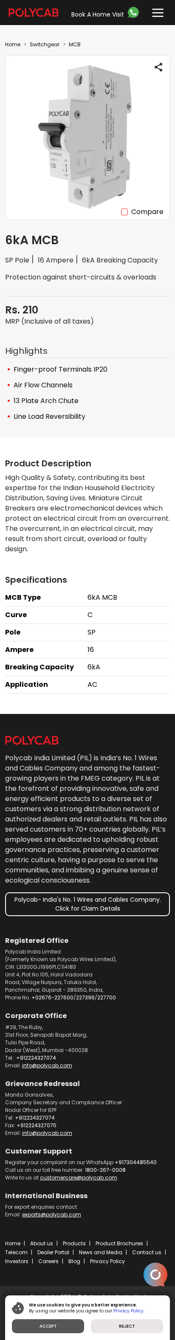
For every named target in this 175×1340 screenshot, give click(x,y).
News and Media (100, 1252)
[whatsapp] (134, 12)
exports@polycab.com (51, 1214)
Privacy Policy (107, 1261)
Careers (48, 1261)
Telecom (16, 1252)
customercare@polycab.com (78, 1177)
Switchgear (44, 44)
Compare (147, 212)
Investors (16, 1261)
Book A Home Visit (97, 14)
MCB (75, 44)
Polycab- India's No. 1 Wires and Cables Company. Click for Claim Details (87, 904)
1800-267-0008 (105, 1170)
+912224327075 (36, 1125)
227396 (85, 997)
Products (74, 1243)
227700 (106, 997)
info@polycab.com (47, 1065)
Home (12, 44)
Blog (74, 1261)
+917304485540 (136, 1162)
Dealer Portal (53, 1252)
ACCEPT (48, 1326)
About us (41, 1243)
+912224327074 (36, 1057)
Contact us (146, 1252)
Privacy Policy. (128, 1311)
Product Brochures (119, 1243)
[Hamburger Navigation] (156, 10)
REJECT (127, 1326)
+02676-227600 (52, 997)
